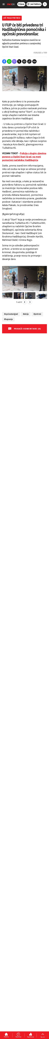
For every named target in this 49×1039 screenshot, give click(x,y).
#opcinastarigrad (11, 314)
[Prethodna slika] (24, 302)
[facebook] (4, 61)
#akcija (26, 314)
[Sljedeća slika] (30, 302)
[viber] (14, 61)
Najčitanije (30, 1037)
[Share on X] (19, 61)
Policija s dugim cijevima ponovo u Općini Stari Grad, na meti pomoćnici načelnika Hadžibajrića (24, 157)
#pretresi (37, 314)
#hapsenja (8, 319)
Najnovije (18, 1037)
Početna (6, 1037)
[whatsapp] (9, 61)
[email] (24, 61)
